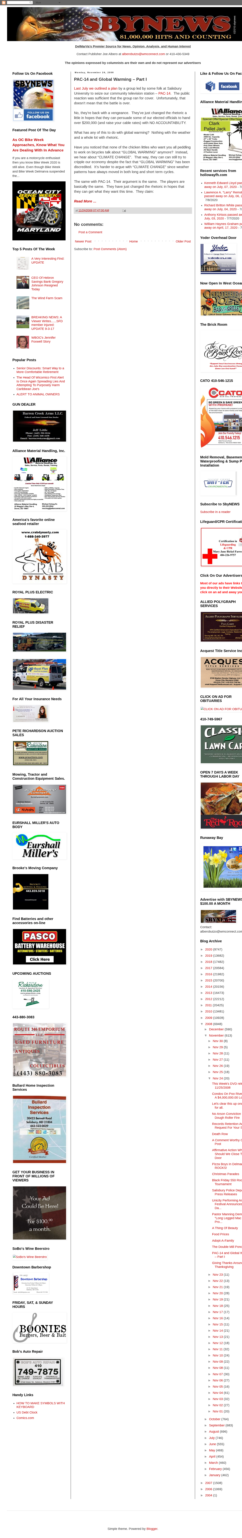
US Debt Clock (26, 1412)
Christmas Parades (225, 1174)
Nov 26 (218, 1066)
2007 (209, 1483)
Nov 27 (218, 1059)
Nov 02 (218, 1405)
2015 (209, 980)
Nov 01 (218, 1411)
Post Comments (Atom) (110, 249)
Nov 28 (218, 1053)
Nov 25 (218, 1072)
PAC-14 (164, 93)
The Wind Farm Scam (46, 298)
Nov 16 (218, 1318)
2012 (209, 999)
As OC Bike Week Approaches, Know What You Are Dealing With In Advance (38, 145)
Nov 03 (218, 1399)
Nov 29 (218, 1047)
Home (133, 241)
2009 (209, 1018)
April (212, 1456)
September (217, 1425)
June (213, 1444)
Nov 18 (218, 1306)
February (216, 1469)
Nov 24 (218, 1078)
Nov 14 (218, 1330)
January (215, 1475)
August (214, 1431)
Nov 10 (218, 1355)
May (212, 1450)
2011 (209, 1005)
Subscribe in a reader (215, 512)
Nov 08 (218, 1368)
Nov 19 (218, 1299)
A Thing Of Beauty (225, 1228)
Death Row (220, 1134)
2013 (209, 993)
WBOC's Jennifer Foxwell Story (43, 339)
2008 (209, 1024)
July (212, 1438)
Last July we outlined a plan (95, 88)
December (217, 1029)
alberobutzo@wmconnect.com (143, 54)
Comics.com (25, 1418)
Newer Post (83, 241)
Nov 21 (218, 1287)
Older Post (183, 241)
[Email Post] (123, 210)
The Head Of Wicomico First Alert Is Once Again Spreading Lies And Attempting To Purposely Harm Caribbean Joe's (40, 383)
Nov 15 (218, 1324)
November (217, 1035)
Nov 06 (218, 1380)
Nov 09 (218, 1361)
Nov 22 (218, 1281)
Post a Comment (90, 232)
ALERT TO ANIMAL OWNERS (38, 394)
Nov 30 (218, 1041)
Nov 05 (218, 1386)
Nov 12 (218, 1343)
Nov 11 (218, 1349)
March (214, 1462)
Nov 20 (218, 1293)
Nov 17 (218, 1312)
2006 (209, 1489)
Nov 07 (218, 1374)
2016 (209, 974)
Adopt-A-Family (223, 1240)
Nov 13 (218, 1337)
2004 (209, 1495)
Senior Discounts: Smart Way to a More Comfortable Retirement (40, 370)
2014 (209, 986)
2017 (209, 968)
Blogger (152, 1529)
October (215, 1419)
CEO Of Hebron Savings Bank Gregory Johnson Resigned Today (47, 283)
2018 (209, 962)
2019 (209, 955)
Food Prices (220, 1234)
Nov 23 (218, 1274)
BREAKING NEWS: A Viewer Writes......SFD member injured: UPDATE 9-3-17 (47, 323)
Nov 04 (218, 1393)
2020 (209, 949)
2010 (209, 1011)
